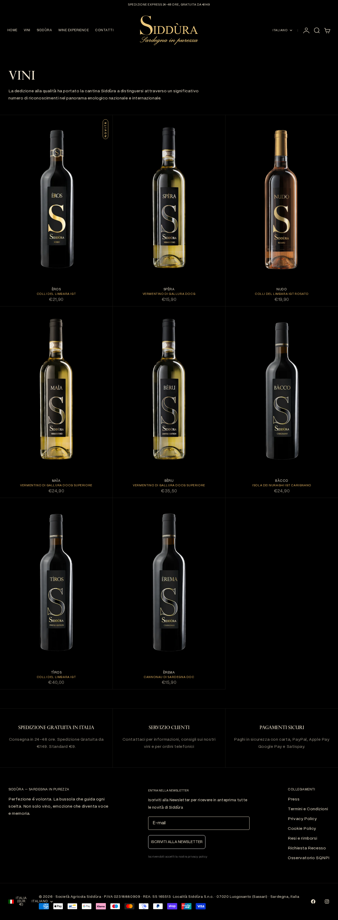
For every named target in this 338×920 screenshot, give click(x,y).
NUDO (281, 289)
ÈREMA (169, 672)
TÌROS (56, 672)
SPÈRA (169, 289)
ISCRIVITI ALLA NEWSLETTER (177, 842)
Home (12, 30)
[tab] (21, 77)
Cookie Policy (302, 829)
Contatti (104, 30)
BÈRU (169, 481)
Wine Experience (73, 30)
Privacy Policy (302, 819)
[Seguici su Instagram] (327, 901)
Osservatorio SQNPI (309, 858)
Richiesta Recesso (307, 848)
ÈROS (56, 289)
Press (293, 799)
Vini (27, 30)
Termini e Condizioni (308, 809)
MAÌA (56, 481)
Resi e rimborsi (302, 838)
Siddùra (44, 30)
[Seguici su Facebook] (313, 901)
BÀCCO (281, 481)
